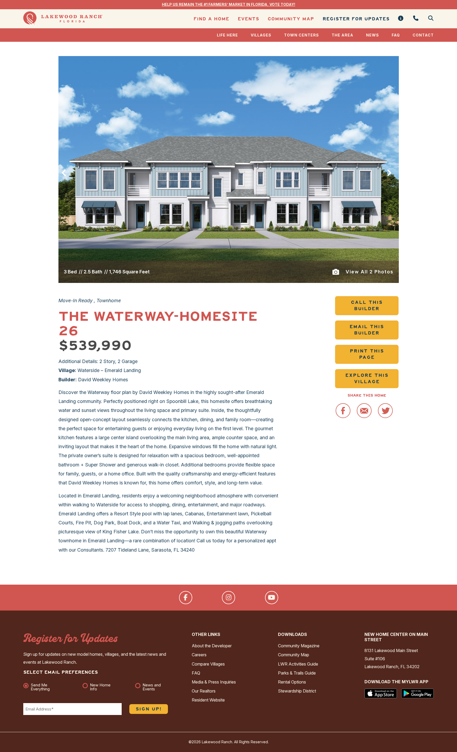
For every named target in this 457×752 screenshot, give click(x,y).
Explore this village (367, 378)
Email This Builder (367, 330)
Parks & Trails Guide (297, 673)
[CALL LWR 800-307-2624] (416, 18)
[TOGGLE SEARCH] (429, 18)
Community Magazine (298, 645)
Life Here (227, 35)
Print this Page (367, 354)
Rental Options (292, 682)
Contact (423, 35)
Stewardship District (297, 691)
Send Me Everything (40, 687)
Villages (261, 35)
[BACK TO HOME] (63, 22)
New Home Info (100, 687)
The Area (342, 35)
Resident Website (208, 700)
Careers (199, 654)
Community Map (291, 18)
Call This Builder (367, 305)
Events (248, 18)
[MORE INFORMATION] (401, 18)
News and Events (152, 687)
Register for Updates (356, 18)
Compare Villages (208, 664)
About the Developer (212, 645)
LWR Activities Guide (298, 664)
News (372, 35)
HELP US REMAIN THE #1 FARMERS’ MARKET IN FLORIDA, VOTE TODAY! (228, 4)
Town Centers (301, 35)
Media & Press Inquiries (214, 682)
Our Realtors (204, 691)
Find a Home (211, 18)
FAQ (396, 35)
